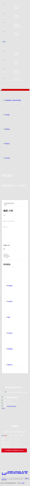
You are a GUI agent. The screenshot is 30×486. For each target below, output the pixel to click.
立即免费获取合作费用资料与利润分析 (14, 450)
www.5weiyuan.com (11, 406)
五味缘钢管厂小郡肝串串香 (14, 471)
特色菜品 (9, 203)
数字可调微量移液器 (19, 473)
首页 (5, 203)
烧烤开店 (12, 473)
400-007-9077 (12, 397)
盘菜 (13, 203)
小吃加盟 (6, 473)
